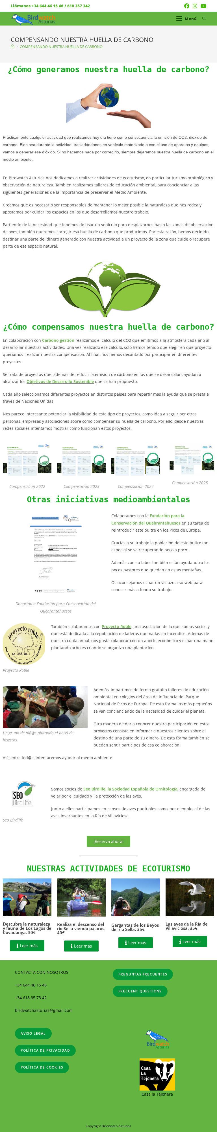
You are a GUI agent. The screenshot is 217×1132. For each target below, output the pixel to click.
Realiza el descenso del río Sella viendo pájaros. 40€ (81, 928)
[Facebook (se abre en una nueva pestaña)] (187, 6)
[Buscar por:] (202, 18)
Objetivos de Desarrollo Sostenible (60, 381)
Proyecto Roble (116, 626)
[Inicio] (12, 46)
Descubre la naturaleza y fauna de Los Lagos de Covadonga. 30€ (27, 928)
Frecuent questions (140, 991)
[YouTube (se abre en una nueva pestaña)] (202, 6)
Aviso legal (33, 1033)
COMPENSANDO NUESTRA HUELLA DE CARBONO (61, 46)
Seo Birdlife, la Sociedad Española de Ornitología (130, 789)
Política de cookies (42, 1067)
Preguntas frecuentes (142, 974)
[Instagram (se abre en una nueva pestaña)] (195, 6)
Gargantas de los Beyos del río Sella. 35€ (135, 927)
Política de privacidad (45, 1050)
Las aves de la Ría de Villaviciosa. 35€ (187, 926)
